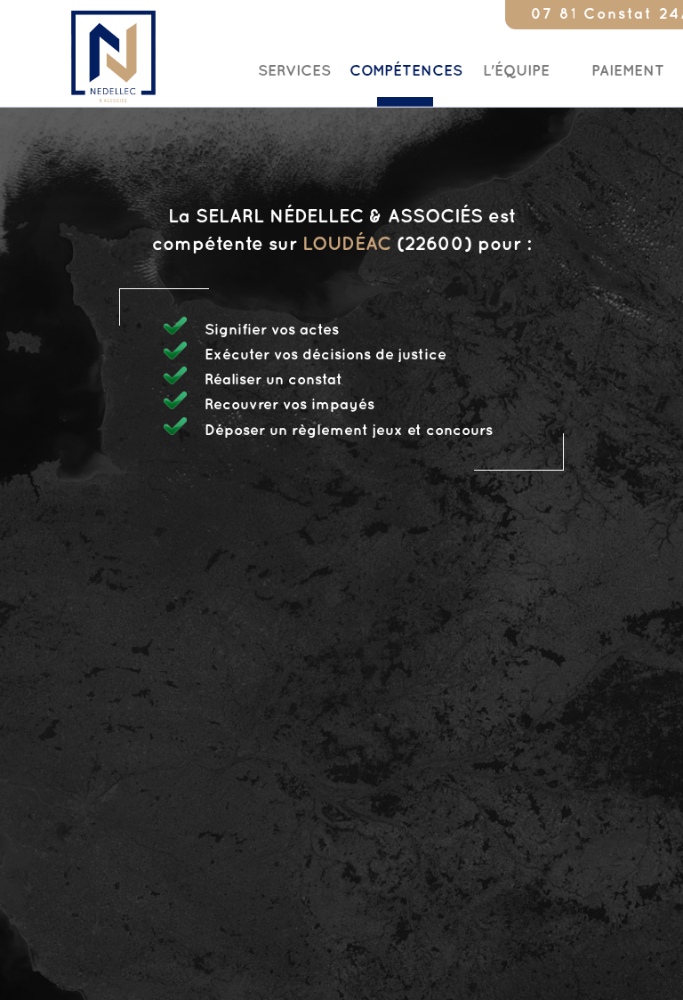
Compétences (406, 71)
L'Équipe (516, 71)
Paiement (627, 71)
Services (294, 71)
